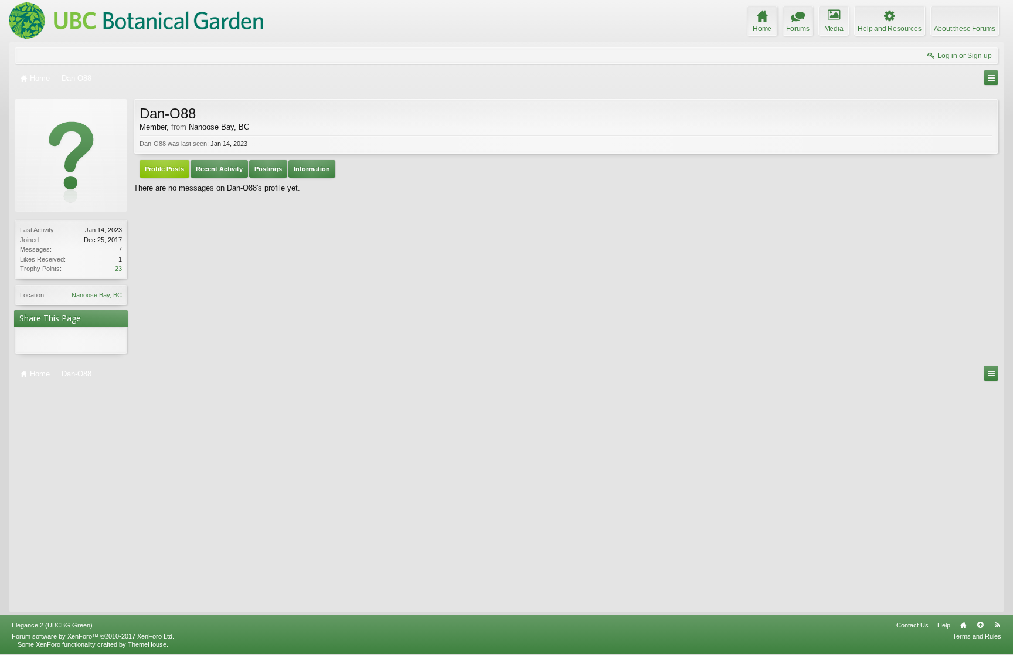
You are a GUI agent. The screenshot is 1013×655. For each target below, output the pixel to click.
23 (118, 268)
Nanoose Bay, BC (97, 294)
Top (980, 625)
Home (963, 625)
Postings (268, 168)
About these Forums (964, 29)
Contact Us (912, 625)
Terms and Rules (977, 636)
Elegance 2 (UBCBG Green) (52, 625)
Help (943, 625)
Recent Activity (219, 168)
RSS (997, 625)
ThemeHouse (147, 644)
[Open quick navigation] (991, 77)
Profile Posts (164, 168)
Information (312, 168)
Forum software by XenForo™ (93, 636)
